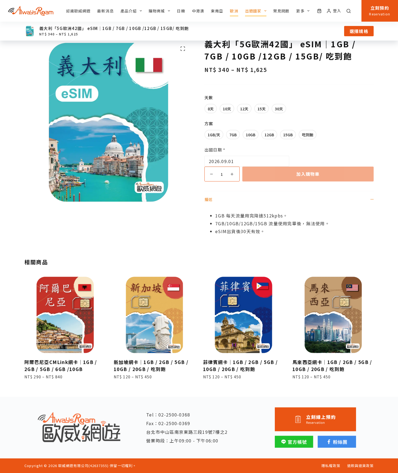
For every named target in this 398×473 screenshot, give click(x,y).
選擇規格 (359, 31)
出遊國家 (253, 11)
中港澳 (198, 11)
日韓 (181, 11)
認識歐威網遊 (78, 11)
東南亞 (217, 11)
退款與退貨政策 (360, 466)
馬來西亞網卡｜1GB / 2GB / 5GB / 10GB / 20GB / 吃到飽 (332, 365)
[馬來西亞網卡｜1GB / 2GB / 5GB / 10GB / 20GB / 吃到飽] (333, 314)
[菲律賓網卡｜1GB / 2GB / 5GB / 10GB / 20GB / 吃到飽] (243, 314)
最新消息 (105, 11)
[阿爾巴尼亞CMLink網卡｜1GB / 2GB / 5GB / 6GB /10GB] (65, 314)
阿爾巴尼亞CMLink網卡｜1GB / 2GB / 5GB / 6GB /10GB (60, 365)
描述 (208, 199)
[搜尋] (349, 11)
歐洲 (234, 11)
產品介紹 (128, 11)
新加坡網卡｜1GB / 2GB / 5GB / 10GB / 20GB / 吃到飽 (151, 365)
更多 (300, 11)
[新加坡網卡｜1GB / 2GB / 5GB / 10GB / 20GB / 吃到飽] (154, 314)
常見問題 (281, 11)
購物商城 (157, 11)
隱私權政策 (330, 466)
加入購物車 (307, 174)
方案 (208, 123)
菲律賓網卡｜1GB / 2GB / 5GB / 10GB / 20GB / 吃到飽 (240, 365)
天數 (208, 97)
